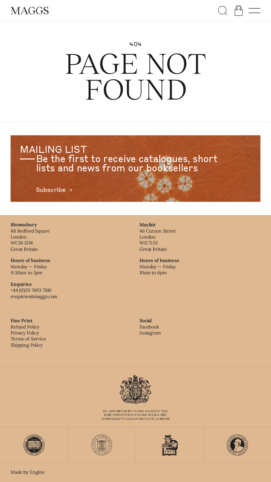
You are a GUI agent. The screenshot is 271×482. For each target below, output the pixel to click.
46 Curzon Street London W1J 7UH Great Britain (157, 240)
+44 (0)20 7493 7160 (31, 290)
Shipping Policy (27, 345)
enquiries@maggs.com (34, 296)
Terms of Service (28, 339)
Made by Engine (28, 472)
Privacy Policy (25, 333)
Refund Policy (25, 327)
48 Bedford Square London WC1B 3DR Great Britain (30, 240)
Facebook (149, 327)
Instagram (150, 333)
